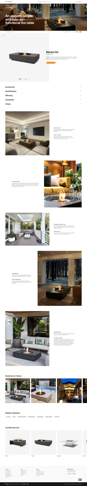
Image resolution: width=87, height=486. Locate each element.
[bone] (21, 79)
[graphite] (20, 79)
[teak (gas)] (22, 79)
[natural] (19, 79)
